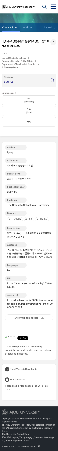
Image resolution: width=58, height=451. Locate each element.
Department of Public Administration (19, 64)
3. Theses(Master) (10, 67)
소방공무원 (16, 219)
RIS (29, 100)
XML (29, 122)
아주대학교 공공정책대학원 (20, 165)
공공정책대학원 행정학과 (19, 178)
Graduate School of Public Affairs (17, 61)
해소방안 (43, 219)
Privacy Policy (8, 446)
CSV (29, 111)
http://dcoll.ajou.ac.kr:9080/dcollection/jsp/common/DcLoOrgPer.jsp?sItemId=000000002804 (30, 304)
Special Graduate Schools (14, 58)
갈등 (30, 219)
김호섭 (10, 152)
